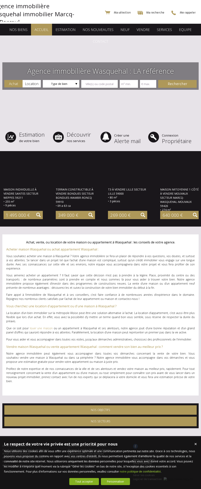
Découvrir (79, 137)
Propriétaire (177, 139)
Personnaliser (115, 481)
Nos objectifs (100, 410)
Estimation (32, 137)
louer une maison (41, 328)
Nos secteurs (100, 421)
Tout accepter (84, 481)
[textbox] (99, 84)
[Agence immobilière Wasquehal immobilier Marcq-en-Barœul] (41, 22)
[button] (13, 83)
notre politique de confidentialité (140, 471)
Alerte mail (127, 139)
